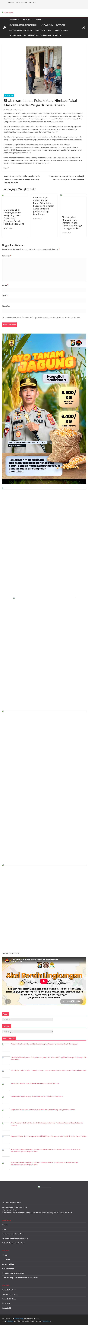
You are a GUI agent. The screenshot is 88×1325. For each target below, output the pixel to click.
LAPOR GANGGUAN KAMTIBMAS (20, 30)
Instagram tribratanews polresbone (15, 1238)
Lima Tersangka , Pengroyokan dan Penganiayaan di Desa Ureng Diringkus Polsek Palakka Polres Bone (14, 216)
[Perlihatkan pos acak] (83, 27)
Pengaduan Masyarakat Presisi (13, 1273)
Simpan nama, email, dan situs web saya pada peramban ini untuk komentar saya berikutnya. (42, 317)
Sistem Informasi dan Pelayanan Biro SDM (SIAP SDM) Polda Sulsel (35, 35)
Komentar (6, 256)
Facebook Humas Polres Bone (13, 1234)
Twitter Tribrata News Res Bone (13, 1243)
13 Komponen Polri (43, 30)
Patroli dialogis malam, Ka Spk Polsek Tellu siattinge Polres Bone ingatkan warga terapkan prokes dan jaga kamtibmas (43, 206)
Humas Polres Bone (9, 1290)
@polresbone (19, 110)
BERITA (38, 20)
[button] (18, 19)
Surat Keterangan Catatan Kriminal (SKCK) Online (20, 1278)
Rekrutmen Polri (8, 1269)
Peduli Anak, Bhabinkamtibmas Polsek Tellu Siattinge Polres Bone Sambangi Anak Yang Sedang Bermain (22, 179)
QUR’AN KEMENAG (61, 30)
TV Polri (4, 1255)
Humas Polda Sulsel (9, 1299)
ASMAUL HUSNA (47, 25)
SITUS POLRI (13, 20)
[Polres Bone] (4, 27)
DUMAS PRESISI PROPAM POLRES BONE (23, 25)
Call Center (6, 1260)
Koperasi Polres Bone (9, 1294)
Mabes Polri (6, 1303)
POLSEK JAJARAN (9, 95)
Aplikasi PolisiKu (8, 1264)
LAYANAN (26, 20)
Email (5, 295)
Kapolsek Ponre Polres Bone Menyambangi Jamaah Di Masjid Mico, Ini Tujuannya (66, 178)
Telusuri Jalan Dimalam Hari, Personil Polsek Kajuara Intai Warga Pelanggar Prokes (72, 223)
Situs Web (6, 306)
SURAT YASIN (60, 25)
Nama (5, 285)
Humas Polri (6, 1308)
